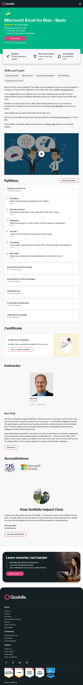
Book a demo (9, 651)
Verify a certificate (10, 657)
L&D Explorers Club (11, 635)
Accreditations (9, 619)
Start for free (14, 574)
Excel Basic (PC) (67, 90)
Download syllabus (69, 180)
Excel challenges (10, 641)
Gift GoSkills (8, 627)
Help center (8, 654)
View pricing (15, 38)
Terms (6, 625)
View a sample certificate (20, 349)
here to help (50, 124)
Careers (7, 614)
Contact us (8, 649)
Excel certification (56, 106)
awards (18, 619)
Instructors (7, 616)
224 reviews (23, 25)
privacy (13, 625)
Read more (11, 447)
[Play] (41, 154)
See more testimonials (15, 534)
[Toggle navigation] (80, 3)
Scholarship (8, 638)
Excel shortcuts (63, 117)
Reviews (7, 622)
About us (7, 611)
